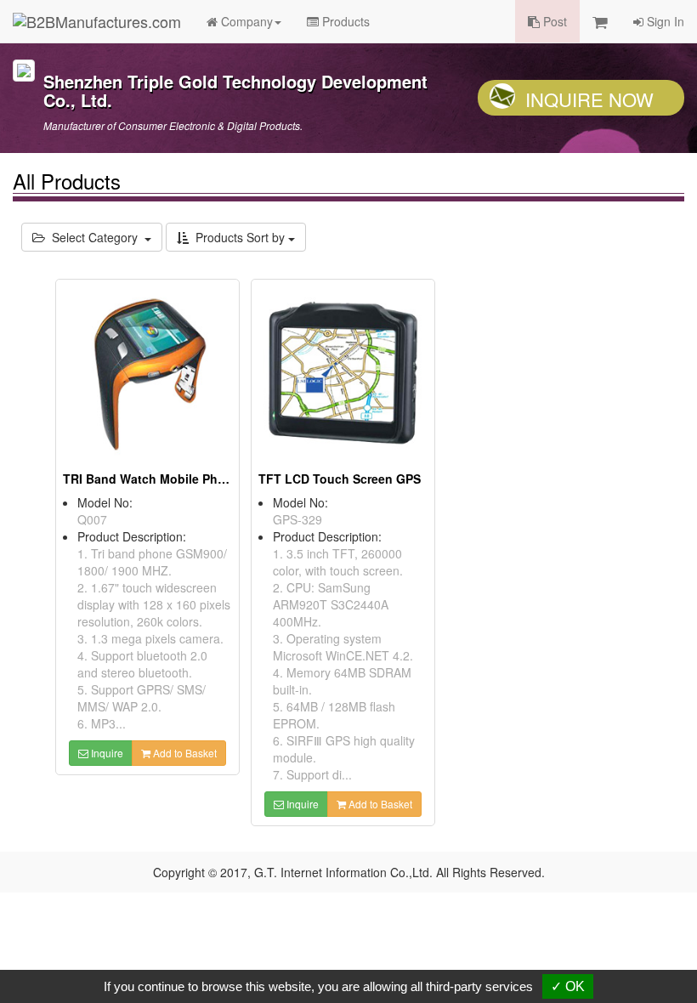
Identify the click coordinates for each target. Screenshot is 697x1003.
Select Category (94, 237)
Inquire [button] (105, 752)
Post (553, 21)
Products (344, 21)
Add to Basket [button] (183, 752)
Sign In (663, 21)
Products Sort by (238, 237)
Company (245, 21)
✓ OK (568, 986)
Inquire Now (589, 99)
